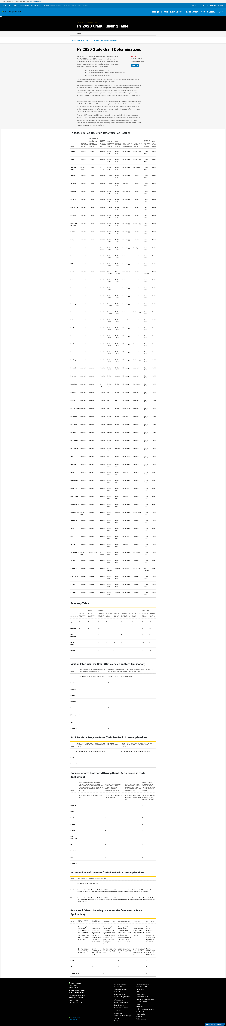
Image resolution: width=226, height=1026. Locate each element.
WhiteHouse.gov (141, 1019)
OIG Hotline (140, 1011)
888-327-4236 (73, 1000)
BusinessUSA (140, 1014)
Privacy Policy (140, 994)
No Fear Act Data (141, 1002)
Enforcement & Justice (121, 1007)
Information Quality (142, 997)
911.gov (116, 1021)
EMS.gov (116, 1018)
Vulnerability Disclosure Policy (145, 999)
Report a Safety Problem (215, 5)
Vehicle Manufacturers (121, 1002)
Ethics (138, 1004)
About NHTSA (118, 987)
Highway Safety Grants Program (88, 22)
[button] (177, 12)
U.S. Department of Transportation (42, 5)
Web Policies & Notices (143, 987)
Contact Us (117, 992)
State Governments (120, 1005)
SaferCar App (118, 1013)
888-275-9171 (73, 1002)
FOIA (138, 992)
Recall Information (119, 994)
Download (135, 65)
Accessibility (140, 989)
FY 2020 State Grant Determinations (105, 40)
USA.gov (139, 1016)
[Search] (204, 5)
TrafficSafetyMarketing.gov (122, 1016)
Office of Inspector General (145, 1009)
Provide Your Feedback (214, 1024)
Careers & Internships (120, 989)
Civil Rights (139, 1006)
